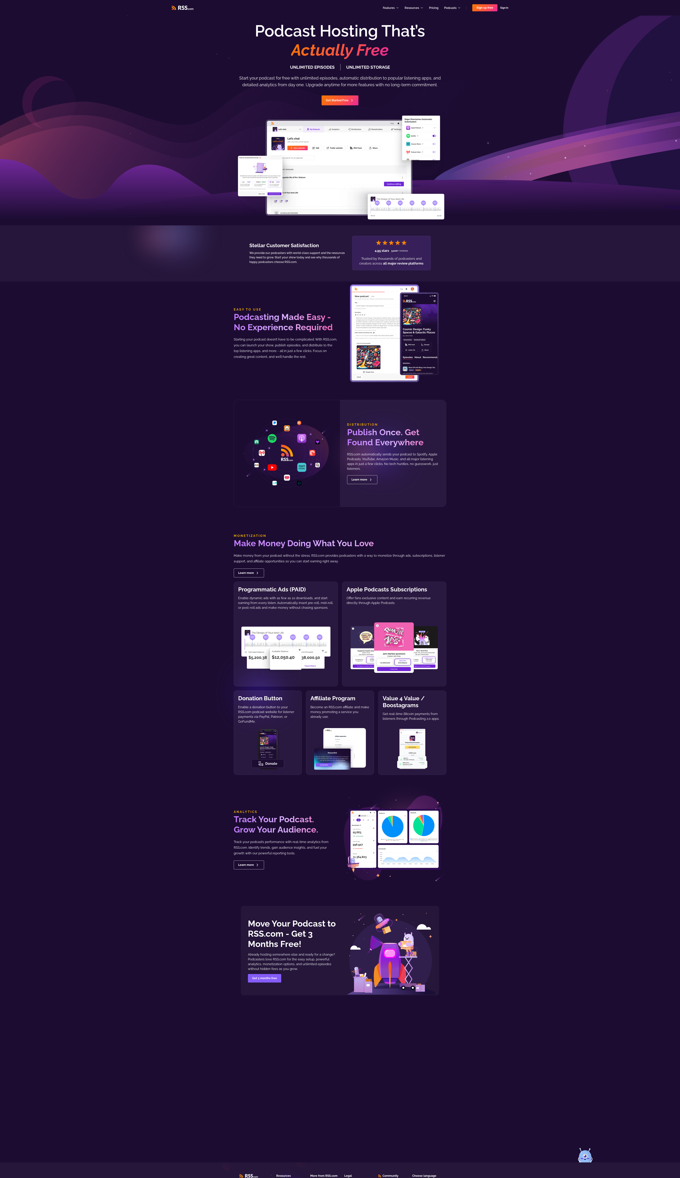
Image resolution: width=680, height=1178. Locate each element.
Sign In (504, 7)
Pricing (433, 8)
